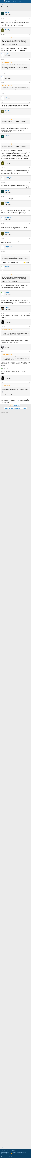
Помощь (3, 1153)
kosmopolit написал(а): (7, 254)
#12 (29, 223)
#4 (29, 82)
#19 (29, 351)
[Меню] (2, 1)
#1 (29, 18)
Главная (8, 1153)
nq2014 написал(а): (6, 119)
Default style (5, 1150)
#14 (29, 251)
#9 (29, 182)
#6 (29, 116)
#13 (29, 238)
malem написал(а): (6, 329)
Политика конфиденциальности (18, 1152)
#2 (29, 34)
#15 (29, 272)
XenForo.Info (10, 1156)
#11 (29, 208)
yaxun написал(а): (6, 85)
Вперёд (16, 405)
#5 (29, 102)
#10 (29, 196)
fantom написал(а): (6, 38)
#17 (29, 313)
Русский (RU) (13, 1150)
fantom (3, 9)
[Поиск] (29, 1)
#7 (29, 141)
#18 (29, 326)
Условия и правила (5, 1152)
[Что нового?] (26, 1)
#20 (29, 382)
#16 (29, 298)
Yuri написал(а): (5, 385)
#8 (29, 167)
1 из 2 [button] (11, 405)
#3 (29, 59)
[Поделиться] (28, 18)
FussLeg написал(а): (6, 354)
